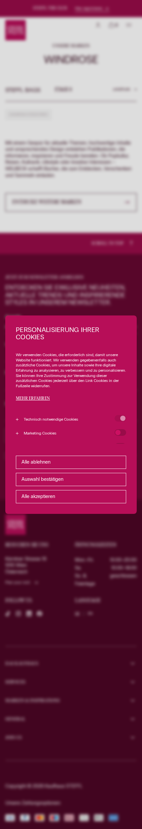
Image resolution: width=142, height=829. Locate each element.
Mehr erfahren (33, 398)
